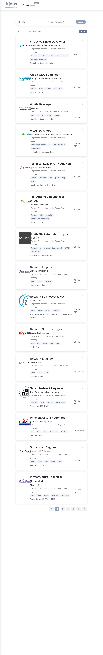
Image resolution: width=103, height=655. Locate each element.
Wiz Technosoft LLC (39, 205)
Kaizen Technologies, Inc (41, 421)
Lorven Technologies (39, 333)
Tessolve (34, 108)
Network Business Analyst (47, 296)
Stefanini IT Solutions (40, 451)
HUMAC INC (36, 300)
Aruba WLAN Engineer (45, 74)
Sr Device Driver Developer (47, 41)
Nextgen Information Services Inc (46, 78)
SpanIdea (34, 238)
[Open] (71, 22)
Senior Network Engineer (46, 388)
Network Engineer (42, 267)
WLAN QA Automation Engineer (51, 234)
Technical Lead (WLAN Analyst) (50, 163)
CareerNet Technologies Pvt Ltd (45, 45)
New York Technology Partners (44, 392)
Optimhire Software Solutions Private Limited (51, 134)
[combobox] (31, 22)
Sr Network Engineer (44, 447)
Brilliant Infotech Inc (39, 271)
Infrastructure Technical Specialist (46, 479)
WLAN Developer (41, 104)
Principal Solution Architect (48, 417)
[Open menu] (92, 5)
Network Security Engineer (48, 329)
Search (81, 22)
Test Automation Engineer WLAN (47, 199)
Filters (83, 31)
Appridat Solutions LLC (41, 167)
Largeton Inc (36, 362)
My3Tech (34, 485)
